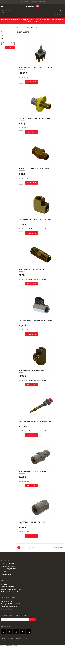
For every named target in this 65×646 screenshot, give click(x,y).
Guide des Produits (7, 601)
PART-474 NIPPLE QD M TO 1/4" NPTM (32, 471)
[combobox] (32, 15)
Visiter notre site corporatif (38, 2)
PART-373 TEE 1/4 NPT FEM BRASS (31, 370)
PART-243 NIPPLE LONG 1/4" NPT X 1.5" (33, 269)
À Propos (4, 584)
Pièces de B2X (26, 27)
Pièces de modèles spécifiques (13, 27)
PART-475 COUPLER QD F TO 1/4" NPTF (33, 522)
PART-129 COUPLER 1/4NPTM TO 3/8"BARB (34, 118)
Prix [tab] (2, 38)
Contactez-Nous (6, 574)
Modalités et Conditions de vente (11, 589)
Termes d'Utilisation (7, 586)
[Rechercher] (63, 15)
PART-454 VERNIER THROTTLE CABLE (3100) (35, 421)
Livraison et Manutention (9, 606)
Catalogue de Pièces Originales (11, 604)
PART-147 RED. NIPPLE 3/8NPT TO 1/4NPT (34, 169)
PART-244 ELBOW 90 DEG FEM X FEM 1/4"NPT (35, 219)
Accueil (2, 27)
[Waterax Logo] (32, 6)
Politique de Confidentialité (10, 591)
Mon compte (24, 2)
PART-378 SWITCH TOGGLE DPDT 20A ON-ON (35, 68)
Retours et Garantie (7, 609)
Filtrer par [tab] (4, 32)
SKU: (20, 69)
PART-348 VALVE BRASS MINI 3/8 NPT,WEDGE (35, 320)
